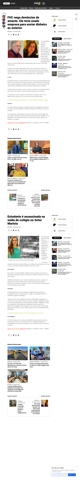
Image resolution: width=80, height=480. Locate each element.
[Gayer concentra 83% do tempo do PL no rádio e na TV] (18, 147)
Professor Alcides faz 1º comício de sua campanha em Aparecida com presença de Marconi (17, 182)
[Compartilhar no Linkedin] (16, 34)
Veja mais (59, 471)
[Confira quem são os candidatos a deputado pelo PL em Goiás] (54, 58)
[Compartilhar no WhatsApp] (13, 34)
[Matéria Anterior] (12, 197)
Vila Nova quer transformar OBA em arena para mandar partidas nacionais (35, 202)
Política (10, 31)
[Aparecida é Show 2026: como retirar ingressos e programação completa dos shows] (54, 264)
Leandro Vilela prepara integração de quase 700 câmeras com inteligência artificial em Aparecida (15, 388)
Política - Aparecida (12, 178)
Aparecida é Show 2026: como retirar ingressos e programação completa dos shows (65, 67)
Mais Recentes (67, 38)
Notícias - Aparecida (62, 63)
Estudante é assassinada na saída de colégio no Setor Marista (22, 202)
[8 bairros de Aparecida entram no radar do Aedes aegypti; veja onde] (40, 353)
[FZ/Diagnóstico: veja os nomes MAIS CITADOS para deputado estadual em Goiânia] (54, 250)
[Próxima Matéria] (44, 197)
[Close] (76, 467)
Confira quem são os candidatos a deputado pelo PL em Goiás (65, 60)
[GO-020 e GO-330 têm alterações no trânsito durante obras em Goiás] (18, 353)
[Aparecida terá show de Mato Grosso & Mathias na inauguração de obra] (54, 44)
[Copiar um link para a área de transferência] (18, 34)
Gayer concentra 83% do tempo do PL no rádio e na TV (17, 158)
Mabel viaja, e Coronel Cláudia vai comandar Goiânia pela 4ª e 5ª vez (39, 159)
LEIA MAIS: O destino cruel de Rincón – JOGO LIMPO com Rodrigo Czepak (28, 100)
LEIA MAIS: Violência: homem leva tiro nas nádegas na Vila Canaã (25, 313)
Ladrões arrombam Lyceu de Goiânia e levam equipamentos (22, 409)
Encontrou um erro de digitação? (17, 122)
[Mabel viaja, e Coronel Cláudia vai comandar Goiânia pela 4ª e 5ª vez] (40, 147)
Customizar (55, 474)
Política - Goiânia (34, 155)
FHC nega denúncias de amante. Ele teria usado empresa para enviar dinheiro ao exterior (35, 409)
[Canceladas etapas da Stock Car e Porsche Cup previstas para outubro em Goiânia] (54, 73)
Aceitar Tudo (72, 474)
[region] (64, 471)
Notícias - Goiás (61, 71)
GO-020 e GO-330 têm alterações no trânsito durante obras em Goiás (17, 365)
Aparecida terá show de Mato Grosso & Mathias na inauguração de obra (65, 45)
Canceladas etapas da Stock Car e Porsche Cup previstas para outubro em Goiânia (65, 76)
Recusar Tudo (63, 474)
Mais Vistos (57, 38)
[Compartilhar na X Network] (11, 34)
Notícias (20, 195)
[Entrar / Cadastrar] (76, 14)
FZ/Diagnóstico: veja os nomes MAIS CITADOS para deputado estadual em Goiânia (64, 52)
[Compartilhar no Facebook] (9, 34)
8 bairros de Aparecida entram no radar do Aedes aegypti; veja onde (39, 365)
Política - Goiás (61, 49)
